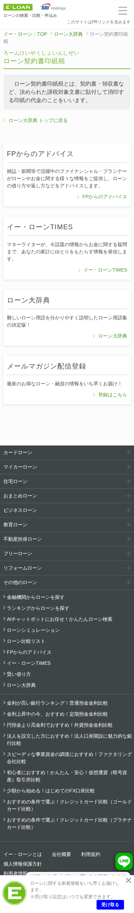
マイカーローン (20, 467)
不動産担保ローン (22, 539)
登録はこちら (112, 394)
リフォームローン (22, 568)
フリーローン (17, 553)
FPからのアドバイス (104, 196)
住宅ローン (15, 481)
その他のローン (20, 582)
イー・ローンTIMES (105, 270)
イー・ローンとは (22, 854)
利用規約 (90, 854)
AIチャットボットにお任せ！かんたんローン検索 (59, 619)
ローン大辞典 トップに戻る (38, 120)
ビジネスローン (20, 510)
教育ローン (15, 524)
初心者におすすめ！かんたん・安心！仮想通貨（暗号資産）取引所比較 (67, 776)
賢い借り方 (19, 674)
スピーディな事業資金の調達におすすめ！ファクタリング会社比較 (69, 757)
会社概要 (61, 854)
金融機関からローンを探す (36, 597)
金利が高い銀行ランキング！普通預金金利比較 (57, 703)
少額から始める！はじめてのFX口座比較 (51, 790)
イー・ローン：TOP (25, 34)
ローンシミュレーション (33, 630)
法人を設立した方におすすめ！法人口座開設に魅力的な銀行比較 (69, 739)
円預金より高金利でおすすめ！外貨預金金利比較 (60, 725)
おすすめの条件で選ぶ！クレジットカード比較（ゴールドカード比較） (69, 805)
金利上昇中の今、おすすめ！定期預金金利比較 (57, 714)
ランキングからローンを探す (38, 608)
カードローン (17, 452)
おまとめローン (20, 495)
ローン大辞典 (68, 34)
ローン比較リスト (26, 641)
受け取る (110, 904)
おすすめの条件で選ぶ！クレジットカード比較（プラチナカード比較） (69, 823)
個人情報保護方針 (22, 864)
